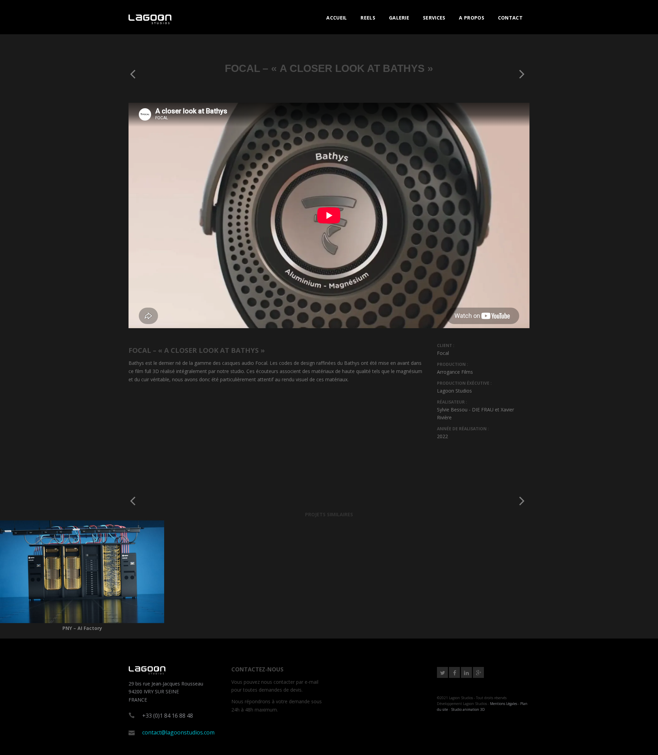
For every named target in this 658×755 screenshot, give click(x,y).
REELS (368, 17)
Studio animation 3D (468, 709)
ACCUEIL (336, 17)
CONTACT (510, 17)
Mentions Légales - (505, 703)
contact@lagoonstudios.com (178, 732)
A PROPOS (471, 17)
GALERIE (399, 17)
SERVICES (434, 17)
